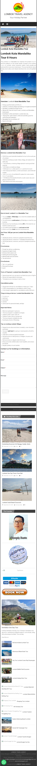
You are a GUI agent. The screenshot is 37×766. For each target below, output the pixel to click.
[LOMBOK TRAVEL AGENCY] (3, 24)
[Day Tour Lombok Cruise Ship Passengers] (7, 661)
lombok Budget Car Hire (23, 742)
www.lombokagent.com (21, 761)
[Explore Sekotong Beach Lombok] (7, 720)
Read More (5, 637)
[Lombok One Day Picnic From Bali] (17, 460)
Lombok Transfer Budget (24, 737)
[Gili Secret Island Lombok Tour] (7, 644)
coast (2, 65)
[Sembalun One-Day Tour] (18, 612)
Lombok (11, 101)
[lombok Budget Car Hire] (9, 741)
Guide (6, 264)
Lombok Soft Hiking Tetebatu (11, 404)
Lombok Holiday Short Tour (19, 678)
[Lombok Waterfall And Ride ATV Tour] (12, 686)
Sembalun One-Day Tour (10, 627)
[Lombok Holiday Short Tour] (7, 679)
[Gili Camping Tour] (7, 705)
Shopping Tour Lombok (23, 701)
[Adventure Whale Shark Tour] (7, 652)
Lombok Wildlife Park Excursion (20, 669)
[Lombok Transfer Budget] (9, 736)
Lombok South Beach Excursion (11, 502)
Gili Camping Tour (18, 706)
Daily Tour (3, 45)
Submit (5, 391)
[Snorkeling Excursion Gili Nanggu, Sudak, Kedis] (17, 431)
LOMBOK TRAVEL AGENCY (18, 14)
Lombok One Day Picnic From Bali (12, 473)
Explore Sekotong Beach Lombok (21, 719)
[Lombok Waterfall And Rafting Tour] (12, 693)
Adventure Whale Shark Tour (20, 651)
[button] (3, 762)
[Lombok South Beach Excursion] (17, 489)
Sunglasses (5, 296)
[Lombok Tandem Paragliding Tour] (12, 711)
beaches (34, 61)
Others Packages (6, 623)
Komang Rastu (18, 504)
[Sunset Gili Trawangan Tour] (7, 729)
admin (16, 446)
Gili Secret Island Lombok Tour (20, 642)
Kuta (9, 61)
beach (20, 169)
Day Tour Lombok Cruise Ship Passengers (23, 660)
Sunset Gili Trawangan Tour (19, 728)
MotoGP (4, 176)
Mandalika (9, 174)
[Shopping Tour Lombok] (9, 700)
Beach (10, 169)
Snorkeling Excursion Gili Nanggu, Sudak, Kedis (16, 444)
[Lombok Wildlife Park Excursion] (7, 670)
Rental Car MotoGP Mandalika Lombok (23, 409)
